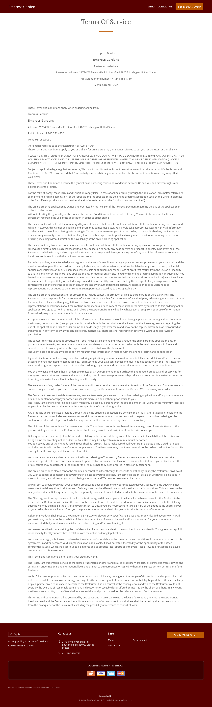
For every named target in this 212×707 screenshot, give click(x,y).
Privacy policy (16, 641)
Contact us (165, 6)
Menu (151, 6)
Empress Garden (22, 6)
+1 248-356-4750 (71, 653)
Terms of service (36, 641)
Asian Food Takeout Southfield (20, 687)
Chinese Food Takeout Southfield (47, 687)
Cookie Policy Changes (21, 645)
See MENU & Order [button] (189, 6)
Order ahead (140, 640)
